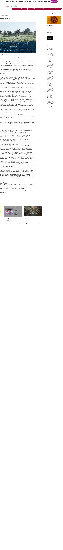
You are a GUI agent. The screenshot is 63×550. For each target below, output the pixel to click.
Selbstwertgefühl (16, 190)
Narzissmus (3, 190)
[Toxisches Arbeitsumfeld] (33, 211)
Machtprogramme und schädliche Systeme (11, 219)
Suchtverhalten (9, 190)
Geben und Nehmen (25, 190)
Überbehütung (3, 192)
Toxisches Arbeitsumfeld (31, 218)
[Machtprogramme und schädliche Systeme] (13, 211)
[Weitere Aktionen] (35, 15)
